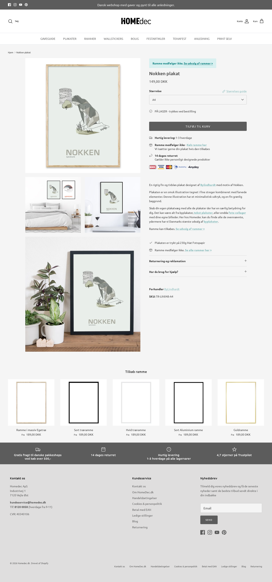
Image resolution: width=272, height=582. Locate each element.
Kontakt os (139, 486)
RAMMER (90, 38)
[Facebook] (9, 4)
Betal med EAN (141, 509)
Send (208, 519)
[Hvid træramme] (136, 402)
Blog (135, 521)
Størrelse (155, 91)
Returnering (140, 527)
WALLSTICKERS (113, 38)
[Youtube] (20, 4)
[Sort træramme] (83, 402)
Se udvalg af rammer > (198, 63)
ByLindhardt (172, 289)
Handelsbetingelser (144, 498)
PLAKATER (69, 38)
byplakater (211, 221)
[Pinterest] (26, 4)
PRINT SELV (224, 38)
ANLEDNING (201, 38)
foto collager (237, 212)
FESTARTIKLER (156, 38)
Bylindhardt (208, 185)
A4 (154, 99)
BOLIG (135, 38)
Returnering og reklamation (167, 261)
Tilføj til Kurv (198, 126)
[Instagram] (15, 4)
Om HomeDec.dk (143, 492)
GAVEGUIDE (47, 38)
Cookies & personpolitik (147, 503)
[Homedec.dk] (136, 21)
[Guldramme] (241, 402)
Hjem (10, 52)
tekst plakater (203, 212)
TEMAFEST (179, 38)
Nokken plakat (23, 52)
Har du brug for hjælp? (163, 271)
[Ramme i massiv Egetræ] (31, 402)
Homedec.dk (24, 563)
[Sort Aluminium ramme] (188, 402)
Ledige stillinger (142, 515)
